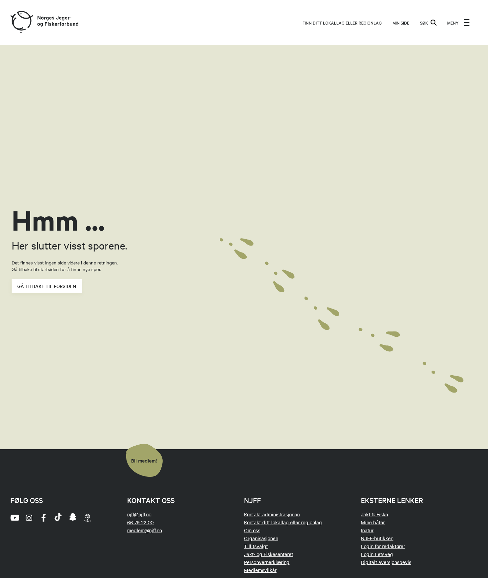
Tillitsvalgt (256, 546)
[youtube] (14, 517)
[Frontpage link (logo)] (21, 22)
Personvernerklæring (266, 562)
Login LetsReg (377, 554)
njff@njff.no (139, 514)
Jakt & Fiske (374, 514)
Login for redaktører (383, 546)
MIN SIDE (400, 23)
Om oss (252, 530)
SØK (424, 23)
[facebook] (43, 517)
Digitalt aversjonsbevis (386, 562)
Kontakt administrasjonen (272, 514)
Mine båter (373, 522)
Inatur (367, 530)
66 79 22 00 (140, 522)
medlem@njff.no (144, 530)
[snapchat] (73, 517)
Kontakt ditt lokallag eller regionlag (283, 522)
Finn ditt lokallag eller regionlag (342, 23)
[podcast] (87, 517)
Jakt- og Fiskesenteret (268, 554)
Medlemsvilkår (260, 570)
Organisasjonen (261, 538)
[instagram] (29, 517)
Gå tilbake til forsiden (46, 286)
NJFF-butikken (377, 538)
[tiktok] (58, 517)
